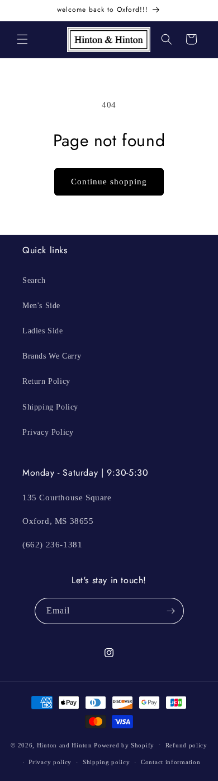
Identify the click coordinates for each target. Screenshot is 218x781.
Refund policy (186, 745)
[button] (22, 39)
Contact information (170, 762)
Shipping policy (106, 762)
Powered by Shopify (124, 744)
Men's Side (41, 305)
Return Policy (46, 381)
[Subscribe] (171, 611)
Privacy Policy (47, 432)
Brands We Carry (52, 356)
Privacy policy (50, 762)
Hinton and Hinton (64, 744)
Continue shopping (109, 181)
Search (34, 280)
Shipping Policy (50, 407)
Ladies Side (42, 331)
